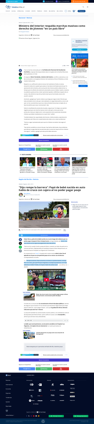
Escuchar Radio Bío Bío (80, 1)
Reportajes (8, 406)
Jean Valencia (27, 193)
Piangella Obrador (25, 32)
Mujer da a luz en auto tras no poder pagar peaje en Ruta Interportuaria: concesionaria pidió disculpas (52, 295)
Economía (27, 11)
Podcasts (8, 11)
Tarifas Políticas (9, 415)
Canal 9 (37, 253)
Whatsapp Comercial (57, 416)
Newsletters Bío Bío (49, 1)
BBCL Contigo (60, 11)
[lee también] (29, 297)
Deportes (34, 11)
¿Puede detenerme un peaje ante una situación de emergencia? (50, 333)
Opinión (45, 11)
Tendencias (39, 11)
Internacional (20, 11)
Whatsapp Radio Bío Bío (82, 416)
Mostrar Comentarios (44, 140)
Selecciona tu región (13, 1)
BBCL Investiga (52, 11)
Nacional (14, 11)
